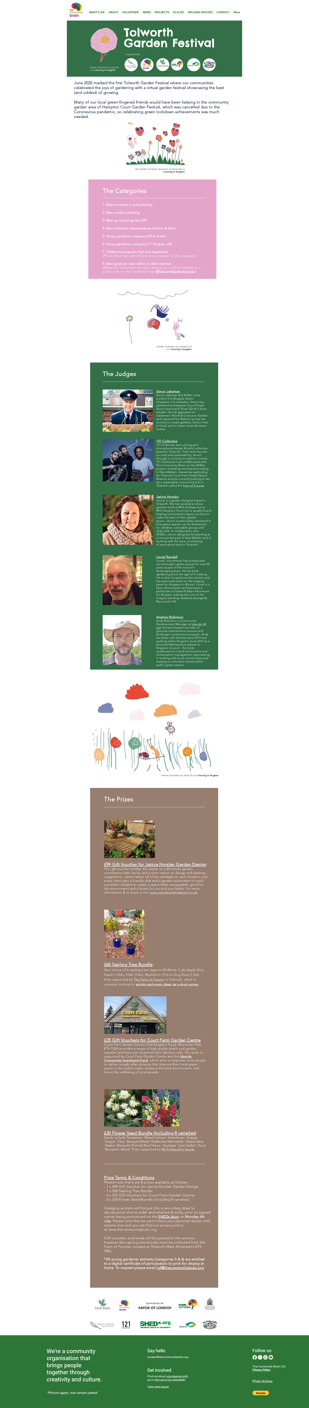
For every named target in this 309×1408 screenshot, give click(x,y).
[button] (260, 1393)
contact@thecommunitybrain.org (167, 1357)
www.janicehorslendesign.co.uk (174, 892)
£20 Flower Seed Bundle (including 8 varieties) (151, 1199)
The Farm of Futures (149, 980)
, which (153, 1060)
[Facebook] (254, 1357)
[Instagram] (265, 1357)
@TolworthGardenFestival (175, 271)
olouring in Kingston (105, 70)
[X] (260, 1357)
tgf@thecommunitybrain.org (180, 1268)
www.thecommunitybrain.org (132, 1229)
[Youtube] (271, 1357)
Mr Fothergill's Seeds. (178, 1149)
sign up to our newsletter (169, 1379)
